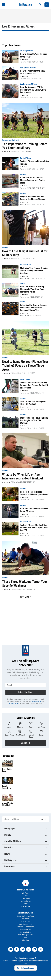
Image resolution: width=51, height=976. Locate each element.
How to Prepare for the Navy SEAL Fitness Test (32, 72)
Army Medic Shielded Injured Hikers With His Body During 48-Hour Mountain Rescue (7, 804)
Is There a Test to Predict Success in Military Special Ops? (34, 493)
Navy (25, 904)
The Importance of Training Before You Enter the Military (24, 146)
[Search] (40, 4)
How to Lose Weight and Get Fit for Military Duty (24, 253)
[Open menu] (3, 4)
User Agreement (25, 929)
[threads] (40, 949)
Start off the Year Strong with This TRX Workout (33, 402)
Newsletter (25, 919)
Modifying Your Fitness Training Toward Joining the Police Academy (34, 270)
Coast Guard (25, 898)
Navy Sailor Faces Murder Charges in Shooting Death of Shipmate (7, 770)
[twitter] (28, 949)
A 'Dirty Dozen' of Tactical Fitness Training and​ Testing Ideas (32, 180)
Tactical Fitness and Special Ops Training (34, 162)
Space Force (25, 906)
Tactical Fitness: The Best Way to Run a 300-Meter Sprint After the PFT (34, 528)
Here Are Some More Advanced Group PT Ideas (34, 510)
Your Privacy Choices (25, 935)
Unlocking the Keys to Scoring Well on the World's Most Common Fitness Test (33, 308)
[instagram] (22, 949)
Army (25, 896)
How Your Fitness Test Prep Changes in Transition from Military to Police (32, 289)
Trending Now (8, 756)
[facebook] (16, 949)
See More (25, 597)
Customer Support (27, 968)
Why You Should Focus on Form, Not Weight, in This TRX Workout (34, 420)
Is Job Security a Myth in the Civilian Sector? (7, 787)
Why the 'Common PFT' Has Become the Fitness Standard (33, 197)
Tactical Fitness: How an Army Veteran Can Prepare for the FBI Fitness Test (34, 385)
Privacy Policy (14, 703)
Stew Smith (25, 59)
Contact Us (25, 921)
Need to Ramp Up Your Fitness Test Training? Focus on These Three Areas (25, 365)
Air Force (25, 893)
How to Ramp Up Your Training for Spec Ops (33, 55)
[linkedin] (34, 949)
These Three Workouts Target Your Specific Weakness (24, 583)
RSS (25, 937)
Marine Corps (25, 901)
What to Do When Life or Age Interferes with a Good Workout (22, 476)
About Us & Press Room (25, 916)
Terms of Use (36, 701)
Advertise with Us (25, 924)
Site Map (25, 940)
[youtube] (10, 949)
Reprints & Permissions (25, 927)
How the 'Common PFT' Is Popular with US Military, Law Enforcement (33, 90)
